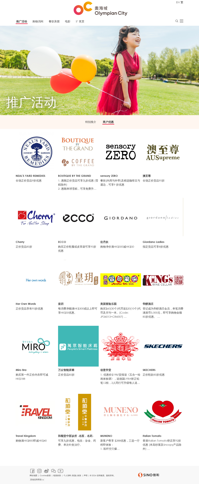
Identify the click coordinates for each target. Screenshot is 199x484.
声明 (85, 475)
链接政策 (57, 475)
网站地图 (33, 475)
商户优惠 (108, 121)
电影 (67, 21)
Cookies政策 (45, 475)
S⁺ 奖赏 (80, 21)
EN (178, 2)
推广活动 (21, 21)
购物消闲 (37, 21)
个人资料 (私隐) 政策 (72, 475)
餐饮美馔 (54, 21)
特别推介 (90, 121)
